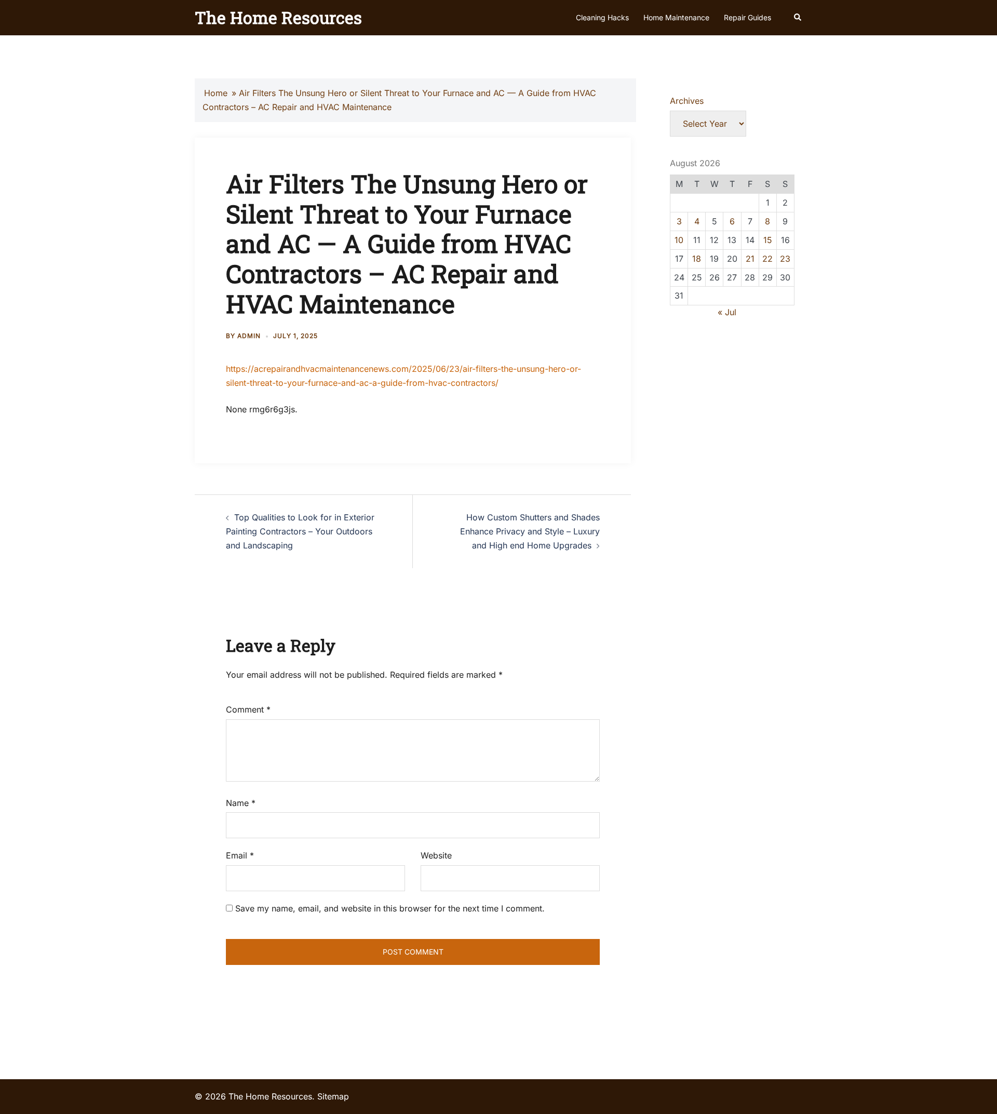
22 (767, 258)
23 (785, 258)
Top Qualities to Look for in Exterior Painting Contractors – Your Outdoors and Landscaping (300, 531)
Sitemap (333, 1096)
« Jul (727, 312)
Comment (248, 709)
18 (696, 258)
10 (679, 240)
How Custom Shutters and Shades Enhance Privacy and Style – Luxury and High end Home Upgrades (530, 531)
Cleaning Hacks (602, 17)
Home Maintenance (676, 17)
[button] (798, 18)
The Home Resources (278, 17)
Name (240, 803)
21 (750, 258)
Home (215, 93)
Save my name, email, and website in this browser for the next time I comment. (390, 908)
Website (436, 855)
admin (249, 336)
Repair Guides (747, 17)
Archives (687, 101)
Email (240, 855)
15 (767, 240)
